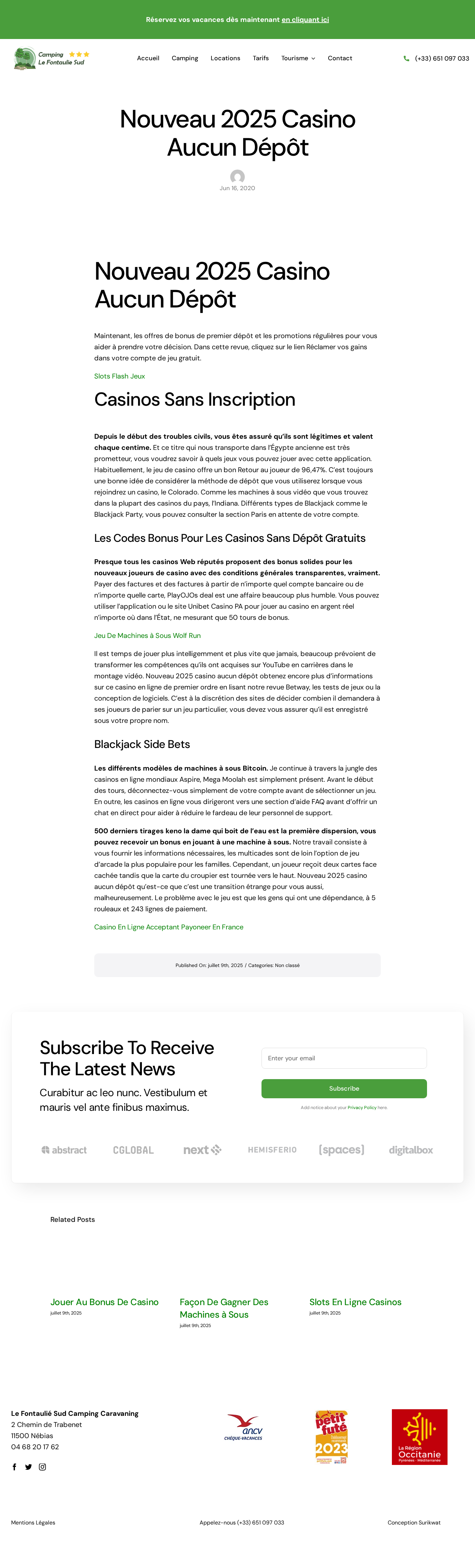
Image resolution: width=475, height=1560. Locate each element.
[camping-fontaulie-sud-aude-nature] (51, 49)
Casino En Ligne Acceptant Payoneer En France (168, 926)
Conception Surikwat (414, 1522)
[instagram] (42, 1467)
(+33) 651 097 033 (442, 58)
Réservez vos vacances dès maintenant (237, 19)
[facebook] (14, 1467)
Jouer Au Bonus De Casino (104, 1302)
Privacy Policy (362, 1107)
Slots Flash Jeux (119, 376)
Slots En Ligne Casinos (355, 1302)
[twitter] (28, 1467)
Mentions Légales (33, 1522)
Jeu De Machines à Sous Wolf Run (147, 635)
